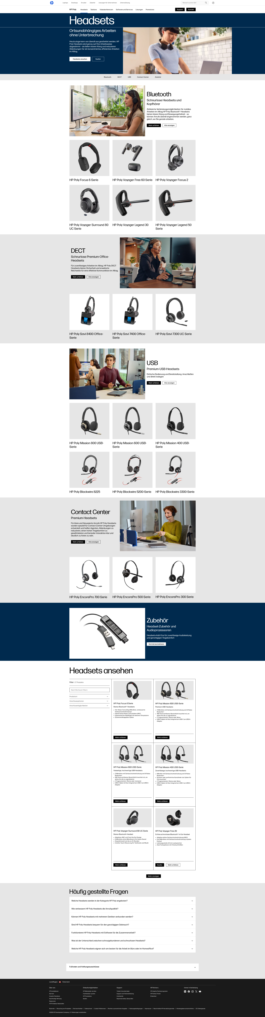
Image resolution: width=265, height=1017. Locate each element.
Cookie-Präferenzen (100, 1008)
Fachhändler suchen (89, 993)
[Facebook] (189, 991)
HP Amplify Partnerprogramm (158, 991)
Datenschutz (88, 1008)
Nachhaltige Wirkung (55, 998)
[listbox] (89, 696)
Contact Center (143, 77)
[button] (132, 967)
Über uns (52, 988)
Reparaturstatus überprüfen (125, 998)
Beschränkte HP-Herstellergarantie (164, 1008)
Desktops (74, 3)
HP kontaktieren (53, 991)
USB (129, 77)
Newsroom (52, 1001)
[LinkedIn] (185, 991)
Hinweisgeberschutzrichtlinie (185, 1008)
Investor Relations (54, 996)
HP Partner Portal (155, 993)
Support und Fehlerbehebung (125, 993)
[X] (196, 991)
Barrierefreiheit (77, 1008)
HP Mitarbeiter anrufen (89, 991)
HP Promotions (87, 996)
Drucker (83, 3)
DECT (119, 77)
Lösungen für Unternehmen (108, 3)
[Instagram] (193, 991)
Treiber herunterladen (123, 991)
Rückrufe (52, 1008)
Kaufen (85, 998)
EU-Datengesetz (200, 1008)
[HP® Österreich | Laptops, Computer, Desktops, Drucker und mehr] (51, 2)
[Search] (206, 3)
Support (119, 988)
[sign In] (213, 2)
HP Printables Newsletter (56, 1003)
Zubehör (92, 3)
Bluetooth (107, 77)
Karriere (51, 993)
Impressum (148, 1008)
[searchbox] (193, 3)
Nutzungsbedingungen (136, 1008)
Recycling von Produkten (64, 1008)
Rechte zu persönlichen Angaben (117, 1008)
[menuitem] (65, 2)
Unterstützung (125, 3)
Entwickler (153, 996)
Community (120, 996)
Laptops (65, 3)
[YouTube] (200, 991)
